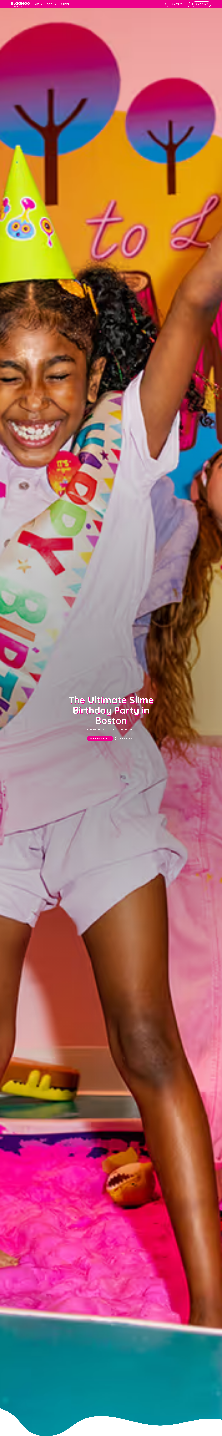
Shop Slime (202, 4)
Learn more (125, 738)
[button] (39, 4)
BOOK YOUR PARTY (100, 738)
